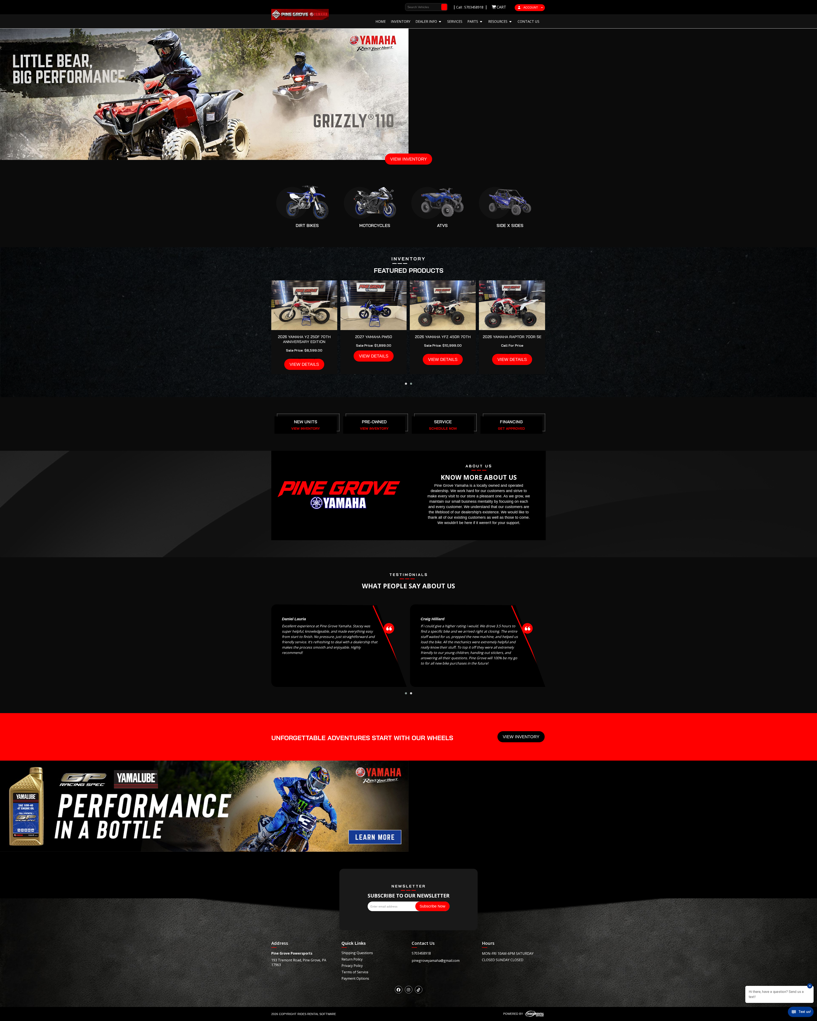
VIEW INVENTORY (408, 159)
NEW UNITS (305, 421)
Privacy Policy (352, 966)
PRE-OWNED (374, 421)
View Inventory (521, 736)
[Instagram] (408, 989)
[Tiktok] (418, 989)
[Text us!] (800, 1012)
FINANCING (511, 421)
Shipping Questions (357, 953)
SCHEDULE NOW (443, 428)
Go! (444, 5)
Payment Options (355, 978)
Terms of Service (354, 972)
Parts (473, 21)
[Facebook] (398, 989)
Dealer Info (427, 21)
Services (454, 21)
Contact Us (528, 21)
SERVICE (443, 421)
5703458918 (421, 953)
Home (381, 21)
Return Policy (352, 959)
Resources (498, 21)
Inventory (400, 21)
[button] (405, 384)
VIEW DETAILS (304, 364)
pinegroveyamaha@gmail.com (436, 960)
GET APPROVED (511, 428)
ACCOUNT (531, 7)
